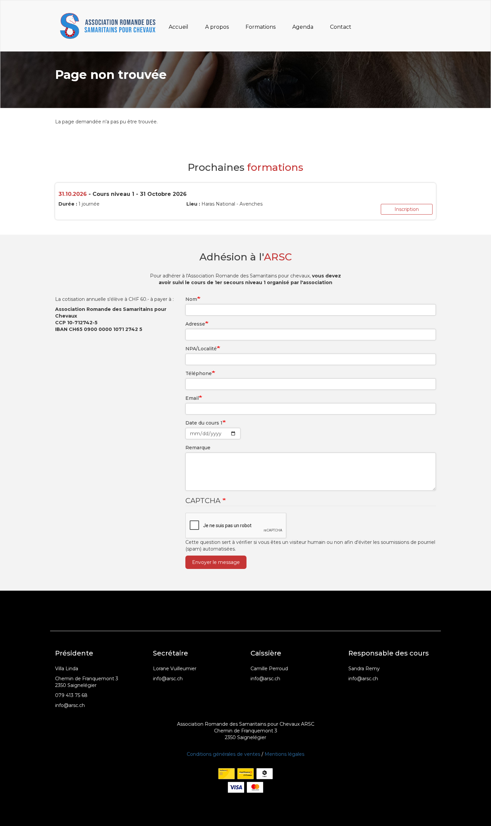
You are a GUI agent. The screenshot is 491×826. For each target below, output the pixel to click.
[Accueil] (110, 26)
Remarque (197, 448)
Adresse (195, 324)
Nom (191, 299)
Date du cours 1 (203, 423)
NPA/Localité (201, 349)
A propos (217, 27)
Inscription (406, 209)
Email (192, 398)
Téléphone (198, 373)
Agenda (302, 27)
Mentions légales (284, 754)
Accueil (178, 27)
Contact (340, 27)
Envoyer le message (216, 562)
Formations (261, 27)
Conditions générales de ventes (223, 754)
